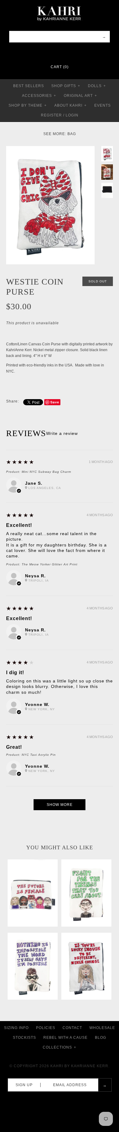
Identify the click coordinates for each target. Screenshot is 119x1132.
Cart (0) (60, 67)
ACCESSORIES (39, 96)
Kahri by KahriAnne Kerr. (80, 1066)
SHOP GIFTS (65, 86)
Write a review (62, 433)
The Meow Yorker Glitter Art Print (50, 564)
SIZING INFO (16, 1028)
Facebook (47, 52)
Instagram (63, 52)
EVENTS (102, 105)
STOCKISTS (24, 1037)
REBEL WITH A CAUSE (65, 1037)
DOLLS (97, 86)
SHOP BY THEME (28, 105)
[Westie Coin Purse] (50, 149)
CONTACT (72, 1028)
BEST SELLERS (28, 86)
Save (54, 402)
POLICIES (45, 1028)
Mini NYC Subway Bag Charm (46, 471)
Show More (60, 805)
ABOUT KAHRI (70, 105)
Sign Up (24, 1085)
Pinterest (55, 52)
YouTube (71, 52)
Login (72, 115)
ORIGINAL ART (80, 96)
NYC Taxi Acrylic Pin (39, 754)
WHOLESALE (102, 1028)
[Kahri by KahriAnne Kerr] (59, 4)
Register (51, 115)
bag (71, 134)
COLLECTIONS (59, 1047)
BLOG (100, 1037)
